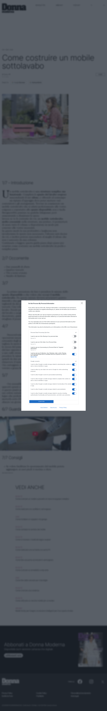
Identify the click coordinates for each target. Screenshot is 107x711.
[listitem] (53, 332)
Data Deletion (44, 407)
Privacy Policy (63, 407)
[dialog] (53, 355)
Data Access (53, 407)
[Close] (82, 303)
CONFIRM (41, 401)
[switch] (74, 336)
